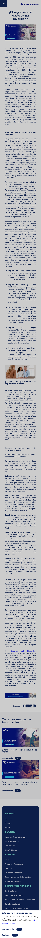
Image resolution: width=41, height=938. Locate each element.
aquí (33, 920)
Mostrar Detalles (8, 923)
